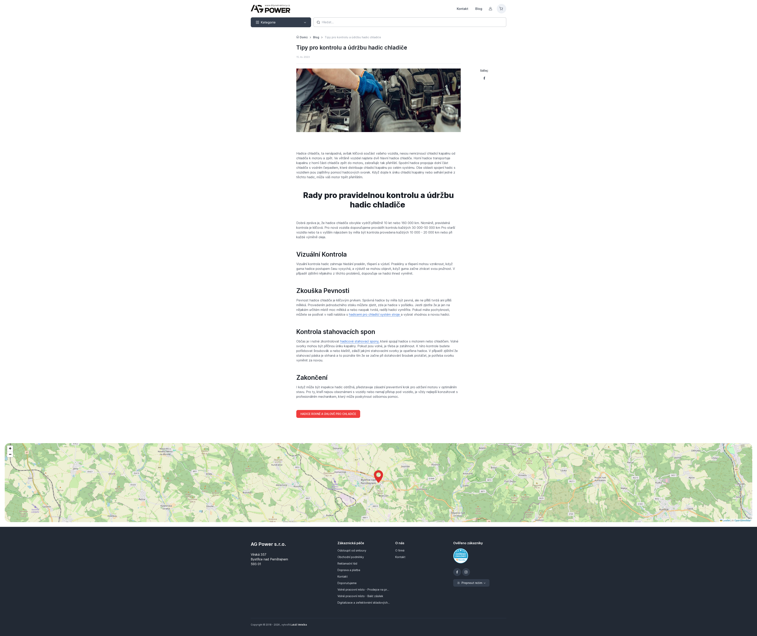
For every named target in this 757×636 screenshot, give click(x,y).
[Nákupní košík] (501, 8)
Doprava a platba (348, 570)
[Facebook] (457, 572)
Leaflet (726, 520)
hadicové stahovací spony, (359, 341)
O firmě (400, 550)
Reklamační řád (347, 563)
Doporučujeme (347, 583)
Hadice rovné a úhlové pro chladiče (328, 414)
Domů (303, 37)
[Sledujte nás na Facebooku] (484, 78)
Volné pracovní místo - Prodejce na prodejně (364, 589)
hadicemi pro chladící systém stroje (375, 314)
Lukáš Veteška (299, 624)
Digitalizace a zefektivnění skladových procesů (364, 602)
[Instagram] (466, 572)
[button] (378, 476)
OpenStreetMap (742, 520)
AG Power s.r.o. (268, 544)
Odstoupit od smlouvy (351, 550)
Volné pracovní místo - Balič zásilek (360, 596)
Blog (478, 9)
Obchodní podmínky (350, 557)
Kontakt (462, 9)
